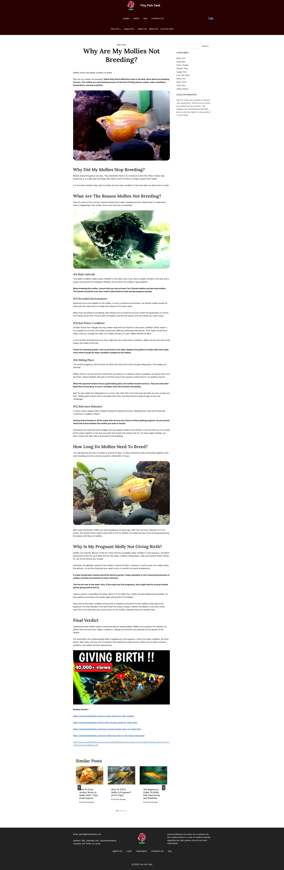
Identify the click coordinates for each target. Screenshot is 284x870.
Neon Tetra (181, 82)
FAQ (145, 18)
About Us (117, 851)
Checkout (141, 851)
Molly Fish (142, 29)
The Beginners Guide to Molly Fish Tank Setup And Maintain (151, 793)
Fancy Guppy (182, 65)
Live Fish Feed (166, 29)
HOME (126, 18)
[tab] (117, 810)
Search (205, 46)
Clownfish (181, 62)
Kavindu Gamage (122, 66)
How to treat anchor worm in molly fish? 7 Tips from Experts (88, 793)
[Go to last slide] (79, 787)
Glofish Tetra (182, 68)
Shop (136, 18)
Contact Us (158, 18)
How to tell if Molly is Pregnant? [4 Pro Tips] (121, 792)
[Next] (163, 787)
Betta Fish (153, 29)
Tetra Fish (181, 85)
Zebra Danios (182, 89)
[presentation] (89, 775)
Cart (129, 851)
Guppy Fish (182, 72)
